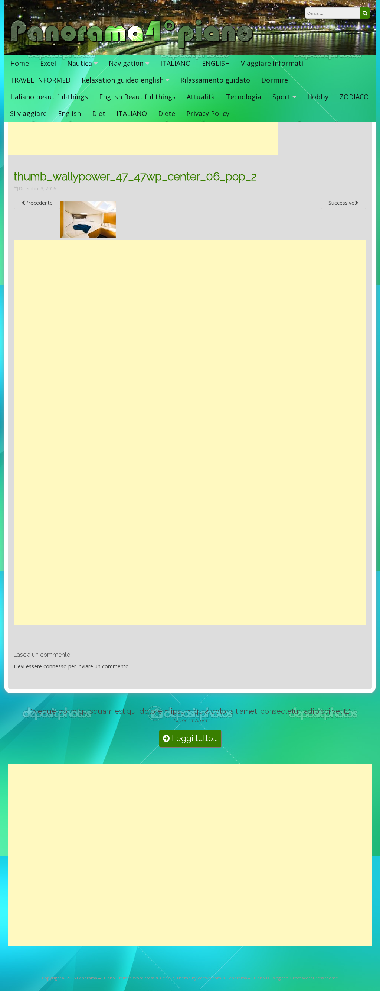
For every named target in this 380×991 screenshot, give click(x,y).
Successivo (341, 202)
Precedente (39, 202)
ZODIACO (354, 96)
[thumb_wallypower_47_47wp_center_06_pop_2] (88, 236)
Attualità (201, 96)
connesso (55, 666)
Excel (48, 63)
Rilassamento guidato (215, 79)
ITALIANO (175, 63)
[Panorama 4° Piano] (132, 47)
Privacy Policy (207, 113)
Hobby (317, 96)
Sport (281, 96)
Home (19, 63)
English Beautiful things (137, 96)
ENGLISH (216, 63)
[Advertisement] (143, 138)
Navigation (126, 63)
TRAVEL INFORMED (40, 79)
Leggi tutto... (193, 738)
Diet (98, 113)
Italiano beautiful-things (49, 96)
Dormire (274, 79)
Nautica (79, 63)
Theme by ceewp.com (198, 978)
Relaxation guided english (123, 79)
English (69, 113)
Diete (166, 113)
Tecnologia (243, 96)
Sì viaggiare (28, 113)
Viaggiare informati (272, 63)
